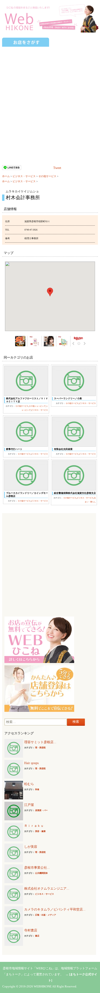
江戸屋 (29, 805)
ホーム (6, 176)
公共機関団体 (41, 873)
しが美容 (30, 846)
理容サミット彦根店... (40, 742)
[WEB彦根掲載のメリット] (39, 639)
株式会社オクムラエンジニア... (46, 888)
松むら (29, 784)
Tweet (57, 168)
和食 (37, 789)
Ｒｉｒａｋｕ (34, 826)
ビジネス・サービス (24, 176)
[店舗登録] (39, 688)
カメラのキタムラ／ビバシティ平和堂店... (55, 909)
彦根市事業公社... (37, 867)
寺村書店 (30, 930)
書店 (37, 936)
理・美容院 (40, 747)
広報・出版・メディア (45, 915)
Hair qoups (31, 763)
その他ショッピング (37, 406)
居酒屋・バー (41, 810)
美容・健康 (40, 831)
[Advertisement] (50, 99)
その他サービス (47, 176)
